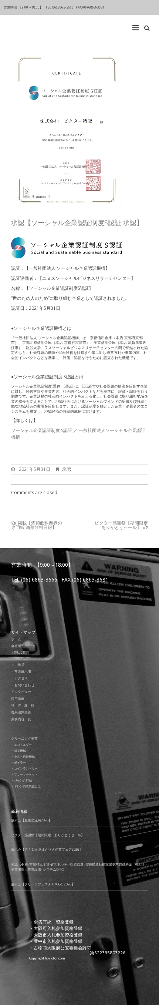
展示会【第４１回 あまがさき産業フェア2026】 (46, 849)
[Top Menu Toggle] (137, 26)
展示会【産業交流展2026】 (31, 820)
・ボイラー (18, 762)
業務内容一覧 (21, 719)
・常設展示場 (21, 671)
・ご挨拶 (17, 664)
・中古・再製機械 (23, 756)
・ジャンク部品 (21, 780)
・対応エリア (20, 658)
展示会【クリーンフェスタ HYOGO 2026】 (43, 884)
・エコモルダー (21, 745)
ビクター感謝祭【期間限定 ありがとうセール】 (123, 525)
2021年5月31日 (34, 469)
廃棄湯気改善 (21, 712)
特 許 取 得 (22, 705)
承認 (66, 469)
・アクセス (19, 678)
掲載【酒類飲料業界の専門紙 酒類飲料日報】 (36, 525)
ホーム (16, 639)
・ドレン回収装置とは (26, 786)
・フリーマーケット (24, 774)
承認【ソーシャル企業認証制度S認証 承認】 (77, 222)
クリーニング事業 (24, 738)
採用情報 (17, 698)
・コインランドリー (24, 768)
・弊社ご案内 (20, 652)
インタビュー (21, 691)
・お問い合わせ (22, 685)
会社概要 (17, 645)
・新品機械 (18, 750)
